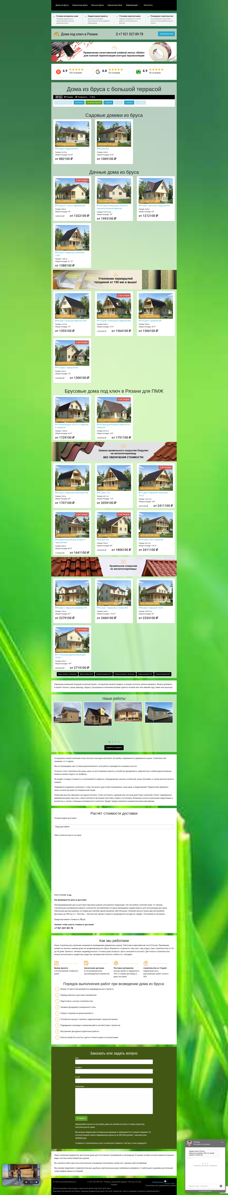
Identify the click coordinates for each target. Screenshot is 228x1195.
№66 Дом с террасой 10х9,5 (151, 608)
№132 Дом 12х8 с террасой (151, 540)
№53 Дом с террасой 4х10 (66, 149)
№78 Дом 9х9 (103, 540)
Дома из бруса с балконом (67, 674)
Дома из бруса (62, 5)
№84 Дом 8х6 (103, 149)
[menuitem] (62, 5)
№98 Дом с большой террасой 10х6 (71, 321)
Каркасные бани (115, 5)
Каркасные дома (80, 5)
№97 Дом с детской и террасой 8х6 (154, 205)
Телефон (78, 1067)
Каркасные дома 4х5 (145, 674)
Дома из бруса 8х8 (86, 674)
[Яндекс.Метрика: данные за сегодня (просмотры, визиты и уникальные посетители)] (169, 1182)
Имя (76, 1058)
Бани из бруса (97, 5)
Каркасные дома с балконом (124, 674)
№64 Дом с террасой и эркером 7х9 (71, 608)
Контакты (148, 5)
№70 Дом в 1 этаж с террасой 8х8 (70, 205)
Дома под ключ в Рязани (79, 34)
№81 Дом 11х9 (103, 493)
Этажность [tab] (82, 97)
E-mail (77, 1077)
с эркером (108, 102)
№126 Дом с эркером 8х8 (150, 321)
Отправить (81, 1118)
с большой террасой (94, 102)
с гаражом (129, 102)
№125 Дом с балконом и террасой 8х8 (114, 321)
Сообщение (79, 1086)
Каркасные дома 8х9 (163, 674)
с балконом (79, 102)
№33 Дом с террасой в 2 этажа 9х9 (112, 608)
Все (93, 97)
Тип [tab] (60, 97)
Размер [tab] (69, 97)
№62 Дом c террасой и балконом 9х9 (71, 493)
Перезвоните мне (166, 34)
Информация (132, 5)
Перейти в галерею (113, 748)
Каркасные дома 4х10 (103, 674)
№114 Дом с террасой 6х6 (66, 368)
